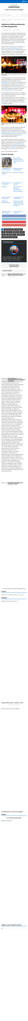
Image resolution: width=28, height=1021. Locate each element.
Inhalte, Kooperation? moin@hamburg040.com (13, 588)
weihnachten (21, 234)
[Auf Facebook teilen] (14, 216)
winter (14, 237)
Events (14, 30)
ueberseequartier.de (9, 90)
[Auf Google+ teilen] (14, 225)
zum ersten (17, 85)
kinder (22, 232)
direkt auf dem (12, 146)
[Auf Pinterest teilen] (14, 222)
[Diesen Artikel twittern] (14, 219)
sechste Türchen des (19, 144)
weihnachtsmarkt (6, 237)
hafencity (9, 232)
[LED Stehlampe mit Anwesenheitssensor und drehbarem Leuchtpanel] (12, 478)
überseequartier (11, 234)
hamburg (16, 232)
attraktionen (18, 229)
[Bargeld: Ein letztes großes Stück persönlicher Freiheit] (12, 583)
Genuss (17, 30)
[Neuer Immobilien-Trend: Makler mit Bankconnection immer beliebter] (12, 374)
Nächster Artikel (14, 266)
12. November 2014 (6, 30)
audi (3, 232)
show (3, 234)
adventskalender (9, 229)
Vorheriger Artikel (14, 265)
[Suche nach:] (14, 15)
